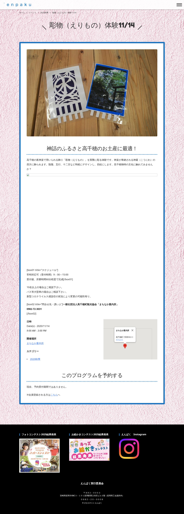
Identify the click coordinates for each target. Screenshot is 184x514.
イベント (119, 340)
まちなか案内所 (35, 343)
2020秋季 (35, 359)
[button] (125, 346)
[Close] (132, 330)
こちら (54, 394)
